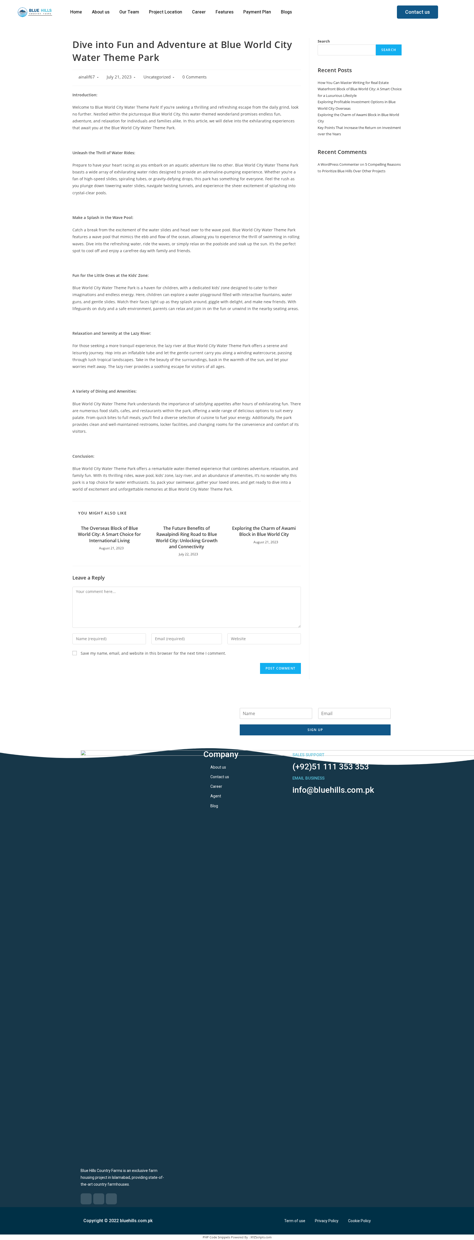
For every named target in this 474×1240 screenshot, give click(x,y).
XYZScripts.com (261, 1237)
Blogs (286, 12)
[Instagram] (111, 1198)
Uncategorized (157, 77)
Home (76, 12)
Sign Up (315, 729)
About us (100, 12)
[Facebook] (86, 1198)
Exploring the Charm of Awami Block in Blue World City (264, 531)
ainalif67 (86, 77)
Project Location (165, 12)
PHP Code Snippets (216, 1237)
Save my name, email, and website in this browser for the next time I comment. (153, 653)
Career (199, 12)
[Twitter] (98, 1198)
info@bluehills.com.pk (333, 790)
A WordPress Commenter (338, 164)
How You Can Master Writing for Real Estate (353, 82)
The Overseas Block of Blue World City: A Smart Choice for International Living (109, 534)
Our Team (129, 12)
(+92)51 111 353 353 (330, 766)
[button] (417, 12)
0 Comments (194, 77)
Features (224, 12)
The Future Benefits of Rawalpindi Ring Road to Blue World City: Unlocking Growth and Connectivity (187, 537)
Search (324, 41)
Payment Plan (257, 12)
